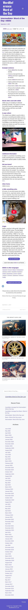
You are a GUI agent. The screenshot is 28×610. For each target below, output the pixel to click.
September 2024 (9, 474)
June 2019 (8, 554)
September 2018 (9, 560)
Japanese (15, 275)
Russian (19, 271)
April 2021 (8, 532)
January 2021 (8, 538)
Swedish (14, 271)
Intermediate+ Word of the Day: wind (14, 419)
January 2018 (8, 569)
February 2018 (9, 567)
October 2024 (8, 472)
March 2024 (8, 487)
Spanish (4, 269)
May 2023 (7, 508)
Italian (14, 269)
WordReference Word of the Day (8, 7)
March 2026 (8, 435)
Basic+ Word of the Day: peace (13, 417)
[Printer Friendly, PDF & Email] (3, 286)
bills (20, 104)
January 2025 (8, 465)
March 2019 (8, 556)
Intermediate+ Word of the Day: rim (13, 358)
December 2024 (9, 467)
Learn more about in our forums (14, 262)
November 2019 (9, 549)
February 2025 (9, 463)
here (3, 180)
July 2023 (7, 504)
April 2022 (8, 523)
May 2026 (7, 431)
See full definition (14, 258)
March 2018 (8, 564)
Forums (24, 602)
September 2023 (9, 500)
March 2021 (8, 534)
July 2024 (7, 478)
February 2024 (9, 489)
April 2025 (8, 459)
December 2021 (9, 526)
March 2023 (8, 513)
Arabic (4, 277)
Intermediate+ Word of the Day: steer (13, 337)
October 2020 (8, 543)
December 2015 (9, 595)
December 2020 (9, 541)
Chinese (9, 275)
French (10, 269)
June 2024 (8, 480)
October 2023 (8, 497)
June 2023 (8, 506)
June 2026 (8, 428)
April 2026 (8, 433)
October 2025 (8, 446)
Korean (21, 275)
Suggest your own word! (14, 282)
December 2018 (9, 558)
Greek (19, 273)
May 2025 (7, 456)
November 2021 (9, 528)
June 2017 (8, 577)
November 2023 (9, 495)
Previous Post (6, 309)
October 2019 (8, 551)
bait (14, 61)
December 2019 (9, 547)
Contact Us (9, 606)
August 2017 (8, 575)
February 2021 (9, 536)
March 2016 (8, 592)
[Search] (27, 391)
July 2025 (7, 452)
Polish (4, 273)
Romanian (9, 273)
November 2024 (9, 469)
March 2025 (8, 461)
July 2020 (7, 545)
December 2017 (9, 571)
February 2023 (9, 515)
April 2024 (8, 485)
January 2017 (8, 584)
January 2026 (8, 439)
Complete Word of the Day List (15, 396)
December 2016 (9, 586)
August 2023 (8, 502)
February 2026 (9, 437)
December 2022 (9, 519)
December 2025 (9, 441)
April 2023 (8, 510)
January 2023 (8, 517)
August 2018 (8, 562)
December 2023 (9, 493)
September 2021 (9, 530)
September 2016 (9, 590)
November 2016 (9, 588)
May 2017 (7, 580)
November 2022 (9, 521)
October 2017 (8, 573)
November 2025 (9, 443)
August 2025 (8, 450)
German (4, 271)
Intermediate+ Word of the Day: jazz (14, 415)
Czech (15, 273)
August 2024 (8, 476)
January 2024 (8, 491)
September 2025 (9, 448)
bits (3, 52)
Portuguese (20, 269)
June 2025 (8, 454)
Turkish (4, 275)
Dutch (9, 271)
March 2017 (8, 582)
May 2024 (7, 482)
